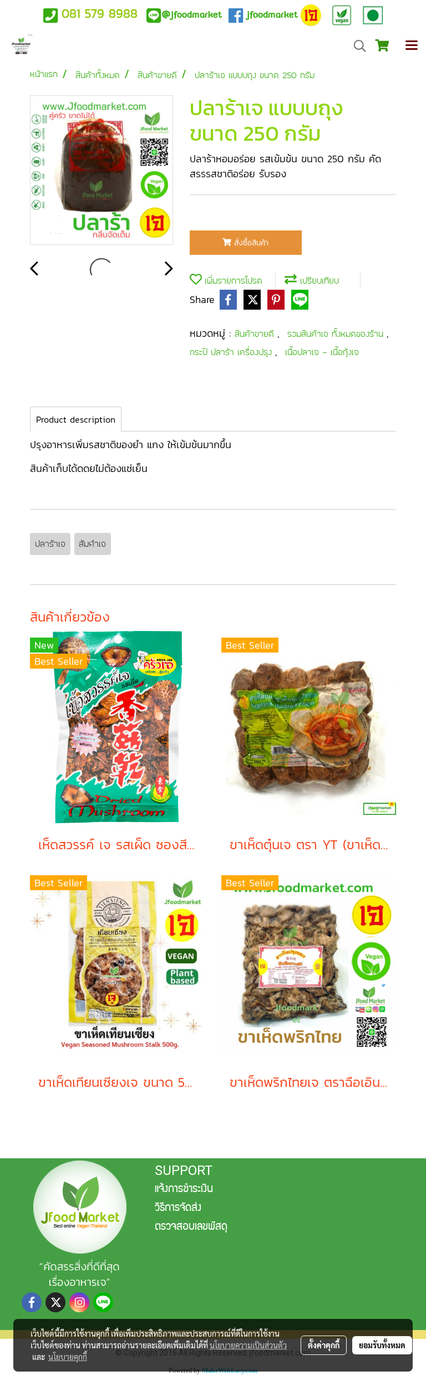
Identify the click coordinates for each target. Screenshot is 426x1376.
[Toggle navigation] (411, 46)
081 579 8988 (100, 13)
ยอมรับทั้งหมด (382, 1345)
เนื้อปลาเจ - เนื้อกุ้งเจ (322, 352)
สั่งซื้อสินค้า (249, 243)
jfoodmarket (191, 14)
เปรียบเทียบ (318, 280)
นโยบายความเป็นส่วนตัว (248, 1345)
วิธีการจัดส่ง (178, 1208)
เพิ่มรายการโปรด (232, 280)
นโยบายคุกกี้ (67, 1357)
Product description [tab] (75, 419)
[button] (356, 46)
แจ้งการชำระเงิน (184, 1189)
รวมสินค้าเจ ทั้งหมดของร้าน (337, 334)
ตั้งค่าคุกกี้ (323, 1345)
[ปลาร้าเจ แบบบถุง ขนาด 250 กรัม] (102, 170)
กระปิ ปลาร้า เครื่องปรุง (232, 352)
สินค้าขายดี (256, 334)
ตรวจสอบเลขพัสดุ (191, 1227)
